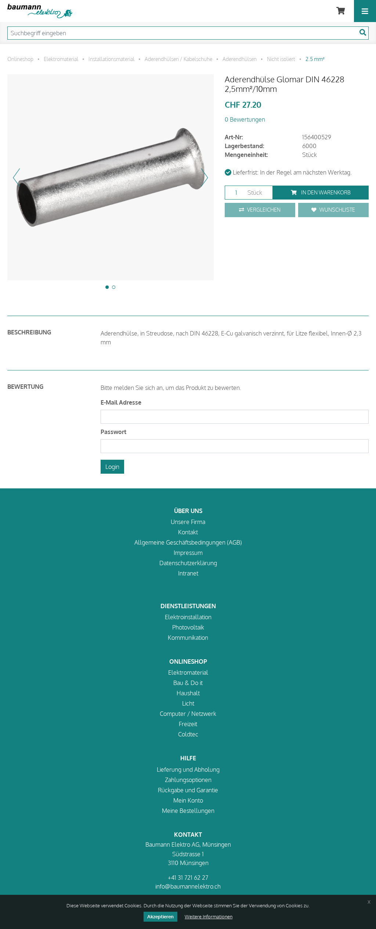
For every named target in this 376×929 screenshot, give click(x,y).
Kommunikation (188, 637)
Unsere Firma (188, 522)
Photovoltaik (188, 627)
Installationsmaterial (111, 58)
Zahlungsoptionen (188, 779)
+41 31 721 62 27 (188, 877)
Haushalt (188, 693)
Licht (188, 703)
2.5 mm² (315, 58)
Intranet (188, 573)
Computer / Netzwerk (188, 713)
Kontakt (188, 532)
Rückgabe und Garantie (188, 790)
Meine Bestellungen (188, 810)
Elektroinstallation (188, 617)
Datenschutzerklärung (188, 563)
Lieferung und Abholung (188, 769)
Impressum (188, 552)
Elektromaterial (61, 58)
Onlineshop (20, 58)
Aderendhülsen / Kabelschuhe (178, 58)
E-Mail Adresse (121, 402)
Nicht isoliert (281, 58)
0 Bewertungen (245, 119)
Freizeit (188, 724)
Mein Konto (188, 800)
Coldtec (188, 734)
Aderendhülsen (240, 58)
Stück (254, 192)
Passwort (113, 431)
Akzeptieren (160, 916)
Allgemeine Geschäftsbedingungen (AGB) (188, 542)
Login (112, 466)
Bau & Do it (188, 682)
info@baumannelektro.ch (188, 886)
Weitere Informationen (208, 916)
